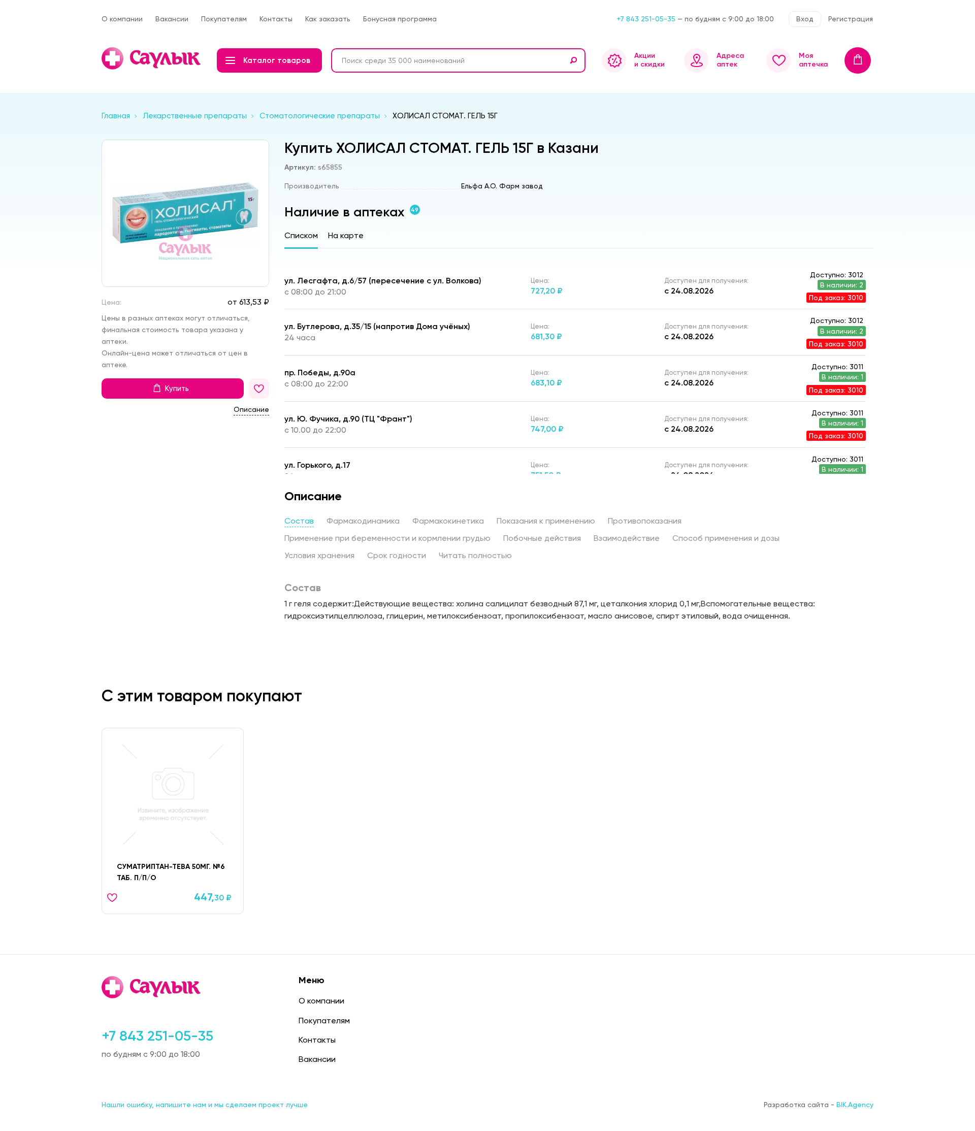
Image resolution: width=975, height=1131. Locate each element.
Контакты (275, 19)
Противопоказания (644, 521)
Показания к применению (546, 521)
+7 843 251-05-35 (645, 19)
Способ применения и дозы (725, 538)
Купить (177, 388)
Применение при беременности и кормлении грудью (387, 538)
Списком (301, 235)
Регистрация (850, 19)
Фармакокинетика (448, 521)
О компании (122, 19)
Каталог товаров (276, 60)
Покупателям (224, 19)
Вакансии (171, 19)
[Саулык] (152, 58)
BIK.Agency (854, 1105)
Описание (251, 409)
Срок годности (396, 555)
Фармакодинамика (363, 521)
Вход (805, 19)
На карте (346, 235)
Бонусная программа (400, 19)
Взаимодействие (627, 538)
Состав (299, 521)
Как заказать (327, 19)
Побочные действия (542, 538)
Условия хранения (319, 555)
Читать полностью (475, 555)
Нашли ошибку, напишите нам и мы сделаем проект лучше (205, 1105)
